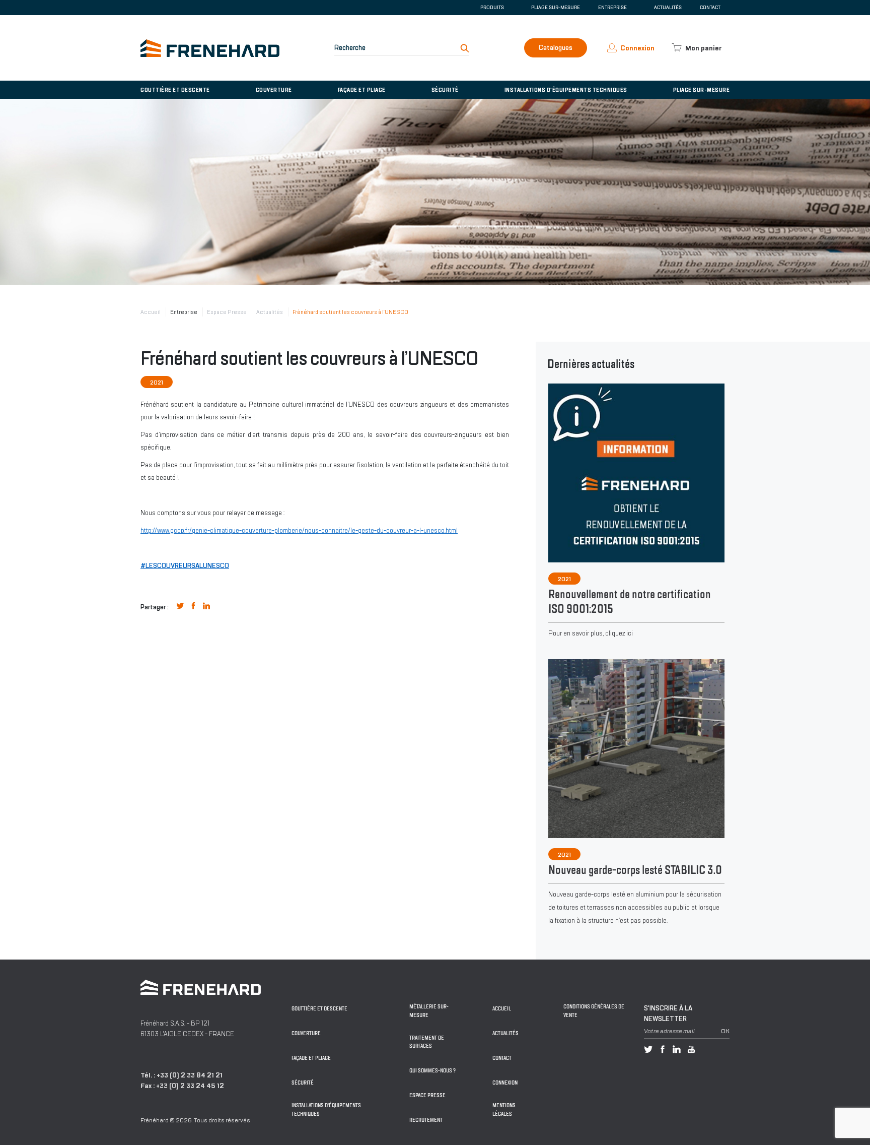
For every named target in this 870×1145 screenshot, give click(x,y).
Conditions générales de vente (593, 1011)
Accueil (150, 312)
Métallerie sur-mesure (429, 1011)
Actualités (668, 7)
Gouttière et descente (175, 90)
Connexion (505, 1083)
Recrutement (426, 1120)
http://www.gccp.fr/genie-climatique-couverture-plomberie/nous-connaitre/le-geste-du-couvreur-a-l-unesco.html (299, 530)
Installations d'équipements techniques (565, 90)
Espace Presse (227, 312)
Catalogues (555, 47)
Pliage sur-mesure (555, 7)
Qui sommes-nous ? (432, 1070)
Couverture (274, 90)
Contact (710, 7)
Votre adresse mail (669, 1031)
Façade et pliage (362, 90)
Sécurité (445, 90)
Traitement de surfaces (426, 1042)
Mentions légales (504, 1110)
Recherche (350, 47)
